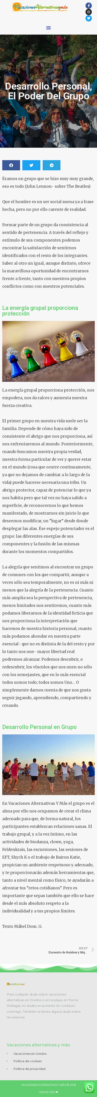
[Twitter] (88, 18)
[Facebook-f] (88, 5)
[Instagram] (88, 12)
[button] (48, 27)
